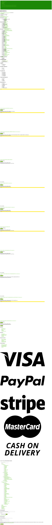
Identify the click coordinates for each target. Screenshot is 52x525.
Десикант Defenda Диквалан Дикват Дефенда (6, 159)
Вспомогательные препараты (8, 30)
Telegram (4, 5)
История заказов (4, 345)
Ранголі (3, 26)
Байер (5, 494)
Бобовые (3, 30)
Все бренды (4, 482)
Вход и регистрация (4, 344)
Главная (1, 12)
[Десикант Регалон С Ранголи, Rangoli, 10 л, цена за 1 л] (9, 205)
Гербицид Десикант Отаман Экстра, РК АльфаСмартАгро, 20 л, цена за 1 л (10, 273)
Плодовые (3, 44)
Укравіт (5, 53)
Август (5, 492)
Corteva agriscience (7, 484)
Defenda (3, 23)
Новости (3, 3)
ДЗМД (5, 496)
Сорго (3, 51)
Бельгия (3, 78)
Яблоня (3, 54)
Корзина (3, 340)
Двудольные (4, 64)
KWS (5, 37)
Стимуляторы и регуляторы (8, 478)
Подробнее (1, 275)
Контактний (3, 72)
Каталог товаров (4, 339)
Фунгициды (6, 473)
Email (1, 519)
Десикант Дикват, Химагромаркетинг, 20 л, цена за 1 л (7, 250)
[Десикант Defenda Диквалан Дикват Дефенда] (9, 158)
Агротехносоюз (7, 44)
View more (2, 325)
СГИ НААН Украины (7, 52)
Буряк (3, 32)
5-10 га (3, 68)
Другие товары (5, 480)
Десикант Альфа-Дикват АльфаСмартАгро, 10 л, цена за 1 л (8, 320)
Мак (2, 42)
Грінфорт (6, 47)
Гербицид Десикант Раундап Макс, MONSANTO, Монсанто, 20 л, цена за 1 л (10, 131)
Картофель (6, 22)
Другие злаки (6, 469)
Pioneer (6, 489)
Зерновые (3, 37)
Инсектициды (6, 25)
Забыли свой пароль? (3, 515)
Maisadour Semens (7, 39)
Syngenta (6, 491)
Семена (4, 464)
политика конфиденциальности (10, 522)
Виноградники (4, 33)
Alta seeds (6, 34)
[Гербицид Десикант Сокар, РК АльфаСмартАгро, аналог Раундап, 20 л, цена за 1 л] (9, 295)
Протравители (6, 26)
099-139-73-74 (3, 328)
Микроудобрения (7, 29)
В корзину (1, 133)
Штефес (6, 503)
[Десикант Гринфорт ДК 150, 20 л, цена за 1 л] (9, 181)
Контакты (3, 2)
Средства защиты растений (6, 12)
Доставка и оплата (4, 1)
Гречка (3, 34)
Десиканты (5, 20)
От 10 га (3, 69)
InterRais (6, 485)
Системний (3, 75)
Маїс (5, 498)
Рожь (3, 35)
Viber (2, 5)
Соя (2, 52)
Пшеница (3, 45)
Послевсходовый (4, 61)
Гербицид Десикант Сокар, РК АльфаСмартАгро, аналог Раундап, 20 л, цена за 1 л (11, 297)
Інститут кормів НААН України (8, 48)
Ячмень (6, 18)
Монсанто (3, 25)
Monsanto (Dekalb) (7, 40)
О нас (2, 505)
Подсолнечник (6, 16)
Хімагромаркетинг (7, 54)
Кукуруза (6, 17)
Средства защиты (5, 23)
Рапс (3, 47)
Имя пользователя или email (4, 511)
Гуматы (5, 31)
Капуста (3, 38)
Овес (3, 43)
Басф (5, 46)
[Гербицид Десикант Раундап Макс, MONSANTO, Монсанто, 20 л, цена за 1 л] (9, 130)
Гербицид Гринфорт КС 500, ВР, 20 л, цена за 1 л (6, 108)
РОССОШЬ (6, 51)
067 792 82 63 (3, 329)
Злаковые (3, 65)
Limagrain (6, 487)
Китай (3, 79)
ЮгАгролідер (6, 55)
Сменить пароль (4, 346)
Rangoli (6, 41)
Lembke (6, 38)
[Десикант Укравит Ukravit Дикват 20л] (5, 225)
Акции (2, 56)
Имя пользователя (3, 518)
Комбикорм (6, 32)
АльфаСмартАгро (7, 45)
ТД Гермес (6, 501)
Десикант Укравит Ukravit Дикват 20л (5, 226)
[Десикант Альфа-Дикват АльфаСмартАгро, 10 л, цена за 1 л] (9, 319)
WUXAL (6, 43)
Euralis (5, 36)
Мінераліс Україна (7, 50)
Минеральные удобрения (8, 28)
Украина (3, 80)
